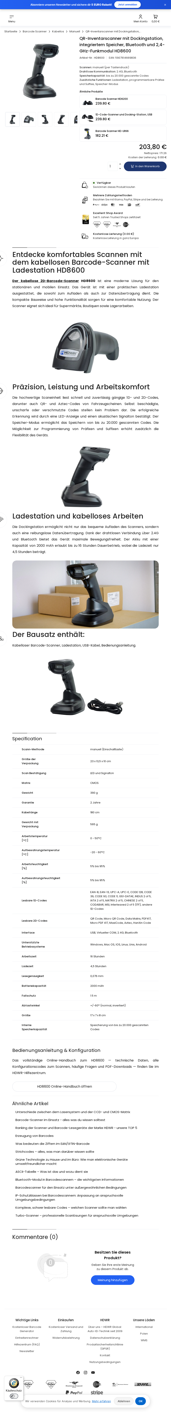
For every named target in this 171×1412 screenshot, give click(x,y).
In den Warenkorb (147, 166)
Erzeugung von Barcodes (34, 1136)
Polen (144, 1334)
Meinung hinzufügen (113, 1280)
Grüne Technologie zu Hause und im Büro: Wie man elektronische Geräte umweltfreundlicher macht (71, 1161)
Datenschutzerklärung (105, 1338)
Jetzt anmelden (127, 4)
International (144, 1327)
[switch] (14, 1396)
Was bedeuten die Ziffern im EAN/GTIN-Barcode (52, 1143)
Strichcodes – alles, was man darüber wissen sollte (54, 1151)
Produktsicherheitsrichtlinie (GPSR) (105, 1346)
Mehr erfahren (101, 1401)
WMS (144, 1340)
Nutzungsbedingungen (105, 1362)
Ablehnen (124, 1401)
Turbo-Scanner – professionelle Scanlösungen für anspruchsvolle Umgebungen (76, 1215)
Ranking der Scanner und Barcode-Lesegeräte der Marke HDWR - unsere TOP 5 (76, 1128)
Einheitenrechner (27, 1338)
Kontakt (105, 1355)
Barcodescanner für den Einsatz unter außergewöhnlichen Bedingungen (71, 1187)
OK (141, 1401)
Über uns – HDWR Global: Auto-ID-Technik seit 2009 (105, 1329)
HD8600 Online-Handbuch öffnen (64, 1086)
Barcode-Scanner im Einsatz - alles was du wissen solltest (60, 1120)
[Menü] (21, 1378)
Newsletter (27, 1351)
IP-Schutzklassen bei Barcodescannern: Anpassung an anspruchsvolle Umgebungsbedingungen (69, 1197)
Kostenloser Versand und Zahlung (66, 1329)
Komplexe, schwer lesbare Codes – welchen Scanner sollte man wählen (71, 1207)
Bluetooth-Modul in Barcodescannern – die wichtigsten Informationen (69, 1179)
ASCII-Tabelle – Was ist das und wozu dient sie (51, 1171)
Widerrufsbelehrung (66, 1338)
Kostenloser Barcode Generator (27, 1329)
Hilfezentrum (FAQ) (27, 1344)
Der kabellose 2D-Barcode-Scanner (45, 280)
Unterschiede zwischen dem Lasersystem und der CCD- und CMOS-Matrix (72, 1112)
